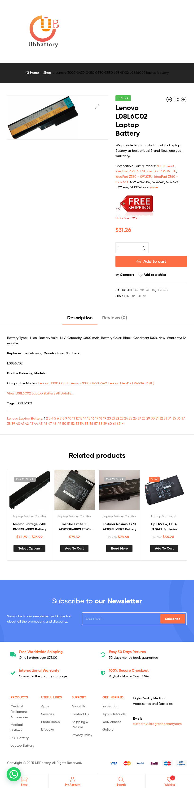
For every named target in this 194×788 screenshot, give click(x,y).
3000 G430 (165, 166)
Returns (127, 651)
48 (55, 423)
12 (77, 418)
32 (161, 418)
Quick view (41, 492)
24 (126, 418)
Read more (119, 548)
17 (96, 418)
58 (100, 423)
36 (179, 418)
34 (170, 418)
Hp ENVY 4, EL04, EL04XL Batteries (164, 527)
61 (114, 423)
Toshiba (40, 516)
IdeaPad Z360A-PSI (130, 171)
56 (91, 423)
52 (73, 423)
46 (45, 423)
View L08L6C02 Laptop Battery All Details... (40, 393)
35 (174, 418)
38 (9, 423)
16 (92, 418)
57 (96, 423)
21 (113, 418)
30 (153, 418)
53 (77, 423)
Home (34, 72)
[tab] (79, 319)
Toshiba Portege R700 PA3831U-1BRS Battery (29, 527)
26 (135, 418)
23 (121, 418)
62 (118, 423)
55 (86, 423)
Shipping (41, 651)
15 (88, 418)
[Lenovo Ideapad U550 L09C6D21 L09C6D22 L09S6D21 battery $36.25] (169, 99)
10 (69, 418)
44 (36, 423)
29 (148, 418)
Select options (29, 548)
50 (64, 423)
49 (59, 423)
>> (122, 423)
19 (104, 418)
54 (82, 423)
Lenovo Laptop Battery (24, 418)
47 (50, 423)
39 (13, 423)
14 (84, 418)
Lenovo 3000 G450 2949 (88, 383)
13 (80, 418)
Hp (175, 516)
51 (68, 423)
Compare (127, 275)
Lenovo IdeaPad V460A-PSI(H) (131, 383)
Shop (47, 72)
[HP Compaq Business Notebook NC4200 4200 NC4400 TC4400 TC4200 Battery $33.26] (183, 99)
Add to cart (154, 261)
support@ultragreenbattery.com (157, 724)
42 (27, 423)
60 (110, 423)
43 (31, 423)
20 (109, 418)
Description (80, 317)
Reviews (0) (114, 317)
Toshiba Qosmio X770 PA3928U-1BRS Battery (119, 527)
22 (117, 418)
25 (130, 418)
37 (183, 418)
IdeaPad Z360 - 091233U (133, 176)
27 (139, 418)
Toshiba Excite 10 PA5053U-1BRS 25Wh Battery (74, 527)
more (154, 187)
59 (105, 423)
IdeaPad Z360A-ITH (161, 171)
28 (144, 418)
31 (157, 418)
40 (18, 423)
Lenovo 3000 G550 (53, 383)
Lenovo (162, 290)
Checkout (129, 670)
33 (165, 418)
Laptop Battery (144, 290)
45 (41, 423)
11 (73, 418)
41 (22, 423)
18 (100, 418)
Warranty (39, 670)
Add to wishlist (155, 275)
